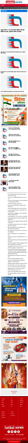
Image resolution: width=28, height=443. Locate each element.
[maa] (14, 388)
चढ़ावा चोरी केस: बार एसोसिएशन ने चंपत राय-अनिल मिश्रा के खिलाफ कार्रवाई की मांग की (17, 214)
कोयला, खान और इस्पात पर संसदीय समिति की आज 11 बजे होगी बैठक (17, 237)
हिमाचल (3, 404)
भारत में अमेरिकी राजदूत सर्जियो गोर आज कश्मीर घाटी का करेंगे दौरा (12, 91)
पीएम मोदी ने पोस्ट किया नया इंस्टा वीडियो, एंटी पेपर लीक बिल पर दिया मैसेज (15, 155)
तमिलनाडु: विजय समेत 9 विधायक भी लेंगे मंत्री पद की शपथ (17, 263)
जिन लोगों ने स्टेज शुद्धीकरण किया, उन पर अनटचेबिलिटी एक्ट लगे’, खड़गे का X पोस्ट (15, 148)
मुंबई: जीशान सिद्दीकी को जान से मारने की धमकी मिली (14, 142)
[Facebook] (8, 431)
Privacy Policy (13, 439)
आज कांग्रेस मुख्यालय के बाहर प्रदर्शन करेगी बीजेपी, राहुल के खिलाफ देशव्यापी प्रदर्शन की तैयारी (14, 174)
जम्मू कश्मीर (3, 406)
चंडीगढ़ (12, 400)
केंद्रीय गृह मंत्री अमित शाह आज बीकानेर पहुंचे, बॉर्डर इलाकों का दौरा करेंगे (17, 240)
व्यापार (12, 402)
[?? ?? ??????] (14, 125)
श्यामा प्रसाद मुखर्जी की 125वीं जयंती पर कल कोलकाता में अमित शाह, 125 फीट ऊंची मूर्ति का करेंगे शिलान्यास (15, 188)
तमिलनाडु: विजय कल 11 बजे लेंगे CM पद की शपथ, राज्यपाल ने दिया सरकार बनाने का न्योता (16, 269)
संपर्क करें (21, 404)
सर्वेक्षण (21, 406)
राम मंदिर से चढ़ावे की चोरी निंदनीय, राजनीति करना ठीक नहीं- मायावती (17, 206)
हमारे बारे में (21, 402)
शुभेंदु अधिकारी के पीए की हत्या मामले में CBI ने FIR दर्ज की (17, 246)
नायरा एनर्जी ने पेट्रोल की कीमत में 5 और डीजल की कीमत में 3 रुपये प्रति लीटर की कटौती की (17, 201)
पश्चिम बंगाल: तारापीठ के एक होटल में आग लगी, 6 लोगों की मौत (15, 135)
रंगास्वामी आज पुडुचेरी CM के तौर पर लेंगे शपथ (15, 247)
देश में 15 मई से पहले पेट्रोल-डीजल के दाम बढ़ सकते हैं (17, 266)
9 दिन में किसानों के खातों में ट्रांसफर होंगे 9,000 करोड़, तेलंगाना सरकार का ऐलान (17, 195)
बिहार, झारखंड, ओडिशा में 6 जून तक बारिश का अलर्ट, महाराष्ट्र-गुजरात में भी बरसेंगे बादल (16, 228)
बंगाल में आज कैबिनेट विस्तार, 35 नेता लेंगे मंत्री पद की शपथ (17, 234)
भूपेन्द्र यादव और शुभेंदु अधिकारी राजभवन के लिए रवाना (17, 271)
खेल (11, 406)
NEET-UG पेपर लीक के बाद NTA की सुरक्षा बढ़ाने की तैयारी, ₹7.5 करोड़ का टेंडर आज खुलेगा (15, 128)
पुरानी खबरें (12, 413)
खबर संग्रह (3, 413)
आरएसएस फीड (13, 415)
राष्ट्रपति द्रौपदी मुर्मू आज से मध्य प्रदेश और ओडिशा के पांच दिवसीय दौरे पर (17, 218)
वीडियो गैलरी (21, 400)
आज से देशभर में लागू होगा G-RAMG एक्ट (15, 203)
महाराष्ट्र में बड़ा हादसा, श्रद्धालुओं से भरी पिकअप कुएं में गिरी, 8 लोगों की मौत (17, 222)
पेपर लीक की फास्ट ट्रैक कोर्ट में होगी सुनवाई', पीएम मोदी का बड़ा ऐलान (15, 168)
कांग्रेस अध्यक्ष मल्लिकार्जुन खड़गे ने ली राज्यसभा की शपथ (17, 208)
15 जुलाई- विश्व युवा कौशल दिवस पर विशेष (14, 181)
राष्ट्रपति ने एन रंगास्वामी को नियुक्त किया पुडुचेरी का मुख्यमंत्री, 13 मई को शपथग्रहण (16, 261)
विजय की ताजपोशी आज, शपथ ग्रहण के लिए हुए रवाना (16, 265)
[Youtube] (18, 431)
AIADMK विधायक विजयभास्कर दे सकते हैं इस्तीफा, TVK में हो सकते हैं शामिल (17, 210)
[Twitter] (12, 431)
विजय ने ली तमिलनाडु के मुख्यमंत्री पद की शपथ (15, 258)
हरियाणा (3, 402)
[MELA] (14, 360)
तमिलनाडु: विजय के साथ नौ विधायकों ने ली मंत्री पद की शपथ (17, 256)
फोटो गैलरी (21, 398)
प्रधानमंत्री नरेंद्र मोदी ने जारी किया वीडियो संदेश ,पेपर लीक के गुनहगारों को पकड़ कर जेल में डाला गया (14, 161)
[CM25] (14, 306)
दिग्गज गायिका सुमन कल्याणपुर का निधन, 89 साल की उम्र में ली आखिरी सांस (17, 231)
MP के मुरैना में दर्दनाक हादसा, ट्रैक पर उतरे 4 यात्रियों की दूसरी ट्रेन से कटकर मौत (17, 225)
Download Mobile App (14, 441)
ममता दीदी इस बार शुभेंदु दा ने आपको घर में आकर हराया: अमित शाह (17, 274)
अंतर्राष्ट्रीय (3, 398)
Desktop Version (19, 439)
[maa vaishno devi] (14, 333)
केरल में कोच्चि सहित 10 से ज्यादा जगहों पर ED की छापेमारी (17, 216)
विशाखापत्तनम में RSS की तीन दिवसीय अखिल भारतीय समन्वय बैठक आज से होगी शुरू (13, 72)
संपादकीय (3, 411)
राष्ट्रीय (3, 400)
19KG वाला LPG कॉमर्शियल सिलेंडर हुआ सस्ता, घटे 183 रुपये (17, 198)
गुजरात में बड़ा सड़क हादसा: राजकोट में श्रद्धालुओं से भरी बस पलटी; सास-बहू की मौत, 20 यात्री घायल (17, 243)
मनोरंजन (12, 404)
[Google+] (15, 431)
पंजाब (11, 398)
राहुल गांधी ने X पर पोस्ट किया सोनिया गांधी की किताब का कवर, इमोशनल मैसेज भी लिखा (12, 30)
